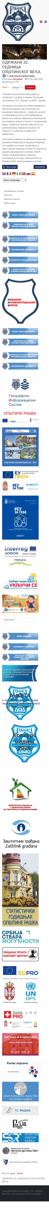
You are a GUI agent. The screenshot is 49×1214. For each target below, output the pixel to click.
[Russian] (28, 174)
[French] (9, 174)
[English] (4, 174)
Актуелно (17, 79)
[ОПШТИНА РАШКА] (18, 21)
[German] (14, 174)
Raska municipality (33, 1194)
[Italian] (19, 174)
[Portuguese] (23, 174)
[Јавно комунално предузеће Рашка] (20, 1161)
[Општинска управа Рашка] (4, 76)
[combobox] (17, 619)
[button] (41, 21)
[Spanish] (33, 174)
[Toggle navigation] (45, 21)
